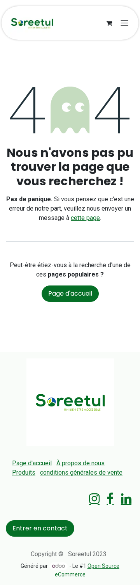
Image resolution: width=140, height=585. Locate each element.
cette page (85, 218)
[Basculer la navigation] (124, 23)
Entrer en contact (40, 528)
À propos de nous (80, 463)
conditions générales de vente (81, 472)
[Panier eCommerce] (109, 23)
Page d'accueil (70, 293)
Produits (23, 472)
